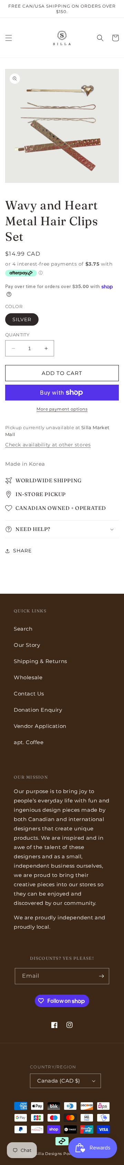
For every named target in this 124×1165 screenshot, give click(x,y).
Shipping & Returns (40, 661)
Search (23, 628)
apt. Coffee (29, 742)
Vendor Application (40, 726)
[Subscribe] (101, 976)
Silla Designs (48, 1153)
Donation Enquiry (38, 710)
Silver (21, 319)
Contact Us (29, 693)
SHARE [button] (22, 550)
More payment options (62, 409)
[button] (8, 38)
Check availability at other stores (48, 445)
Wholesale (28, 677)
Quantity (17, 334)
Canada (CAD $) (58, 1080)
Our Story (27, 645)
